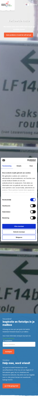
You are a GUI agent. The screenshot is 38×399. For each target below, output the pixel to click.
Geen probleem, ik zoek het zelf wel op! (18, 35)
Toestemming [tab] (6, 166)
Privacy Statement (8, 338)
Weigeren (19, 237)
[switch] (33, 206)
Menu (35, 5)
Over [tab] (31, 166)
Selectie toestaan (19, 232)
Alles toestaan (19, 226)
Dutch (27, 5)
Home (7, 4)
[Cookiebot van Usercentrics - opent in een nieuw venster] (27, 160)
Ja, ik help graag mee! (11, 386)
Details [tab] (19, 166)
